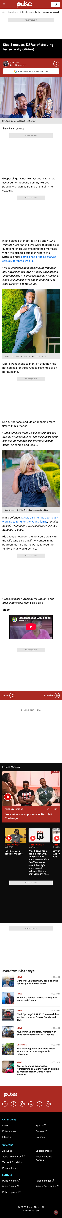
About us (7, 1150)
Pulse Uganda (9, 1192)
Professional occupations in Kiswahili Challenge (28, 816)
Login (55, 4)
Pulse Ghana (9, 1186)
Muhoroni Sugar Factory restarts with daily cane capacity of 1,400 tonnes (36, 1033)
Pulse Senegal (43, 1180)
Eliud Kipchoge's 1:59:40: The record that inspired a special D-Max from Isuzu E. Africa (38, 1017)
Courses (40, 1137)
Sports (39, 1125)
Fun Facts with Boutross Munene (14, 852)
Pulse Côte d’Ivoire (46, 1186)
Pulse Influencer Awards (44, 1158)
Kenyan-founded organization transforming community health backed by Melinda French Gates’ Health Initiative (38, 1070)
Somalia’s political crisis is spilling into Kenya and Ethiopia (37, 999)
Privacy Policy (10, 1168)
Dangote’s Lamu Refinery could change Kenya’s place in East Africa (37, 982)
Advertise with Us (11, 1156)
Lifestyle (22, 1045)
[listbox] (32, 852)
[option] (15, 853)
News (19, 977)
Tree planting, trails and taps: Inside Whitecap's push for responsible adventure (36, 1051)
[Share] (56, 64)
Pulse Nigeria (9, 1180)
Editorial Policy (44, 1150)
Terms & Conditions (13, 1162)
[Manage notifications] (56, 1212)
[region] (31, 852)
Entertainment (13, 12)
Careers (40, 1131)
